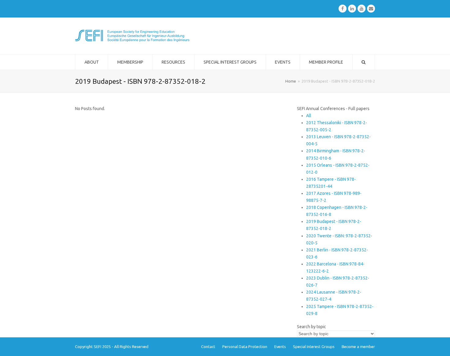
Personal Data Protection (244, 346)
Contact (208, 346)
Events (280, 346)
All (308, 115)
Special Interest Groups (314, 346)
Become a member (358, 346)
